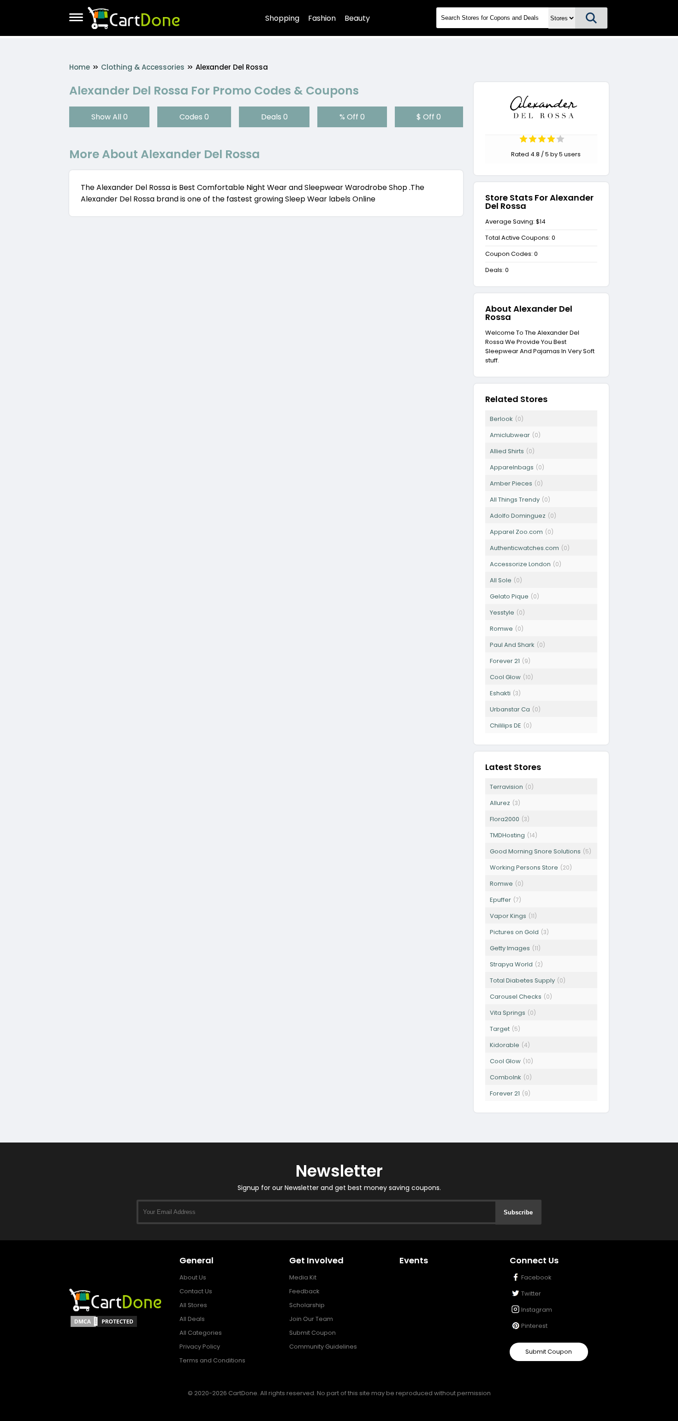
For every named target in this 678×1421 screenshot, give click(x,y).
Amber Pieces (511, 483)
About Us (192, 1277)
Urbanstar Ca (510, 709)
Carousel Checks (515, 996)
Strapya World (511, 964)
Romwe (501, 628)
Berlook (501, 418)
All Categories (200, 1332)
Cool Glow (505, 677)
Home (79, 67)
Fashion (322, 18)
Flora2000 (504, 819)
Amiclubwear (510, 435)
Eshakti (500, 693)
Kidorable (504, 1045)
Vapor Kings (508, 916)
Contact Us (195, 1291)
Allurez (500, 803)
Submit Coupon (312, 1332)
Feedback (304, 1291)
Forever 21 (505, 661)
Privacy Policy (199, 1346)
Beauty (357, 18)
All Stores (193, 1305)
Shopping (282, 18)
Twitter (531, 1293)
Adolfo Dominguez (518, 515)
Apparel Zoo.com (516, 531)
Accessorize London (520, 564)
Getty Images (510, 948)
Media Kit (302, 1277)
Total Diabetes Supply (522, 980)
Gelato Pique (509, 596)
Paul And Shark (512, 644)
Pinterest (534, 1325)
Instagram (536, 1309)
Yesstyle (502, 612)
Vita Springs (507, 1012)
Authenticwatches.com (524, 548)
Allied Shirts (507, 451)
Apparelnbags (512, 467)
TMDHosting (507, 835)
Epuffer (500, 899)
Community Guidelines (323, 1346)
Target (500, 1028)
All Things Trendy (515, 499)
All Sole (500, 580)
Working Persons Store (524, 867)
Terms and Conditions (212, 1360)
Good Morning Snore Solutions (535, 851)
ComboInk (505, 1077)
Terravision (506, 786)
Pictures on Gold (514, 932)
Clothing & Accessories (142, 67)
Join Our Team (311, 1318)
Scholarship (307, 1305)
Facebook (536, 1277)
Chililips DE (505, 725)
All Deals (192, 1318)
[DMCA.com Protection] (103, 1325)
